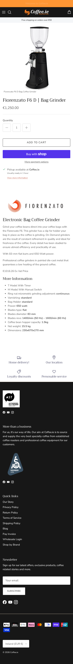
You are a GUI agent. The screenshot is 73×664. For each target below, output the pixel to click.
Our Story (8, 502)
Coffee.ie (14, 652)
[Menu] (3, 12)
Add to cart (36, 142)
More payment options (37, 162)
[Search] (11, 12)
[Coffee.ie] (36, 12)
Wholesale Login (12, 539)
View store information (17, 178)
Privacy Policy (11, 507)
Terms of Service (12, 518)
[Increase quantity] (26, 128)
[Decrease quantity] (7, 128)
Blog (5, 528)
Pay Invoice (9, 534)
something (39, 4)
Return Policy (10, 512)
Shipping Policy (11, 523)
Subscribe (14, 591)
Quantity (8, 120)
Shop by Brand (11, 544)
